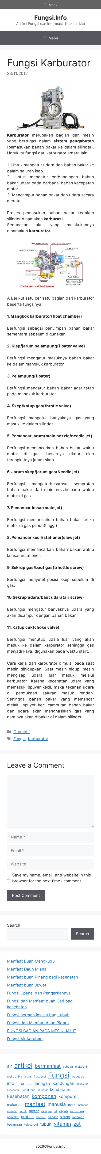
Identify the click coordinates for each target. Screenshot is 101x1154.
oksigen (46, 1111)
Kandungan (63, 1083)
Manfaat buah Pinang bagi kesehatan (42, 977)
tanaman (78, 1117)
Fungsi (19, 738)
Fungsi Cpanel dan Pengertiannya (39, 993)
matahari (83, 1105)
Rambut (41, 1117)
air (9, 1066)
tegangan (14, 1124)
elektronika (14, 1076)
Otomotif (21, 731)
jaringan (42, 1083)
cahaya (68, 1066)
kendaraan (60, 1089)
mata (71, 1105)
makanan (15, 1104)
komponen (44, 1096)
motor (34, 1111)
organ (63, 1111)
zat (77, 1124)
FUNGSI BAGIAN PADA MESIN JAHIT (41, 1030)
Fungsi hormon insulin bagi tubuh (38, 1015)
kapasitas (82, 1083)
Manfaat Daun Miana (27, 969)
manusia (57, 1104)
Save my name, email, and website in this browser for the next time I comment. (51, 878)
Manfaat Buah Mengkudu (31, 961)
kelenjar (43, 1090)
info (10, 1083)
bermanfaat (48, 1066)
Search (13, 925)
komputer (68, 1096)
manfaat (35, 1104)
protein (27, 1116)
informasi (24, 1083)
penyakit (13, 1117)
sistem (65, 1117)
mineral (12, 1111)
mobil (23, 1111)
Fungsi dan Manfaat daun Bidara (38, 1023)
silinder (53, 1117)
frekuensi (40, 1076)
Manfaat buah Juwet (26, 985)
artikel (23, 1065)
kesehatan (18, 1096)
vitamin (62, 1124)
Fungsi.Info (50, 17)
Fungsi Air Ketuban (25, 1038)
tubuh (45, 1124)
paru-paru (77, 1111)
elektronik (82, 1066)
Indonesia (78, 1076)
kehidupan (28, 1090)
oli (55, 1111)
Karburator (38, 738)
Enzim (27, 1076)
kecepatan (13, 1090)
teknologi (31, 1124)
